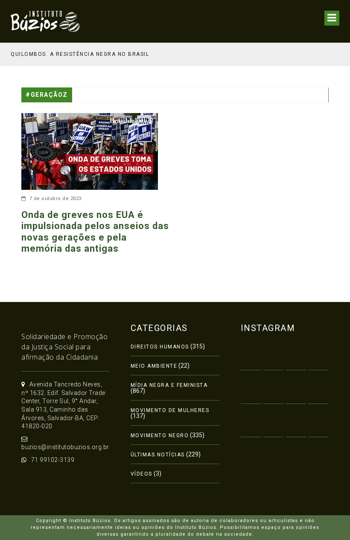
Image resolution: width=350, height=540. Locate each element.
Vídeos (141, 474)
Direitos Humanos (160, 347)
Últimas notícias (158, 455)
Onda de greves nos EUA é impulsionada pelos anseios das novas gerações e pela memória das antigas (95, 231)
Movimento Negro (160, 435)
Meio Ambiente (154, 366)
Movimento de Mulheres (170, 410)
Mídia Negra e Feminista (169, 385)
